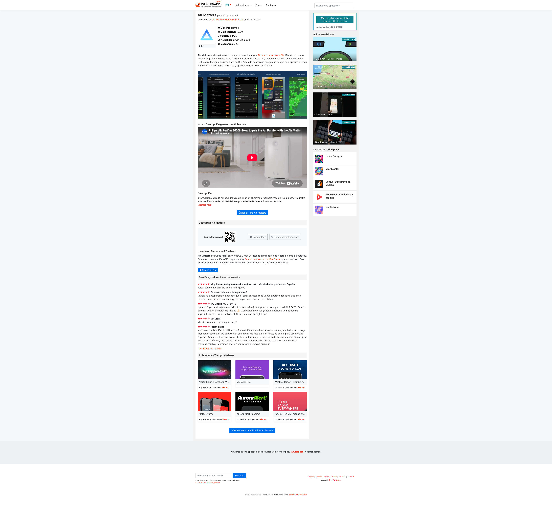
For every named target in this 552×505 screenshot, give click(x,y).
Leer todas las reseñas (210, 348)
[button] (228, 4)
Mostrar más (204, 204)
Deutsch (342, 477)
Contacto (271, 5)
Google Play (259, 237)
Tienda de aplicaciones (286, 237)
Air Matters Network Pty (271, 55)
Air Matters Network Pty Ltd (227, 19)
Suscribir (239, 475)
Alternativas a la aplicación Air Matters (252, 430)
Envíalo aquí (297, 451)
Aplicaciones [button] (242, 5)
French (334, 477)
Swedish (350, 477)
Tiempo (225, 387)
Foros (258, 5)
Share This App (209, 270)
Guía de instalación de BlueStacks (263, 259)
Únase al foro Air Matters (252, 212)
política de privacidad (298, 494)
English (311, 477)
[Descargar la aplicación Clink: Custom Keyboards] (334, 132)
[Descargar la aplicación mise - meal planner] (334, 104)
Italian (326, 477)
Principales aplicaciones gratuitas (207, 483)
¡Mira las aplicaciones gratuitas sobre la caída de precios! (335, 19)
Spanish (319, 477)
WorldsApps (337, 480)
